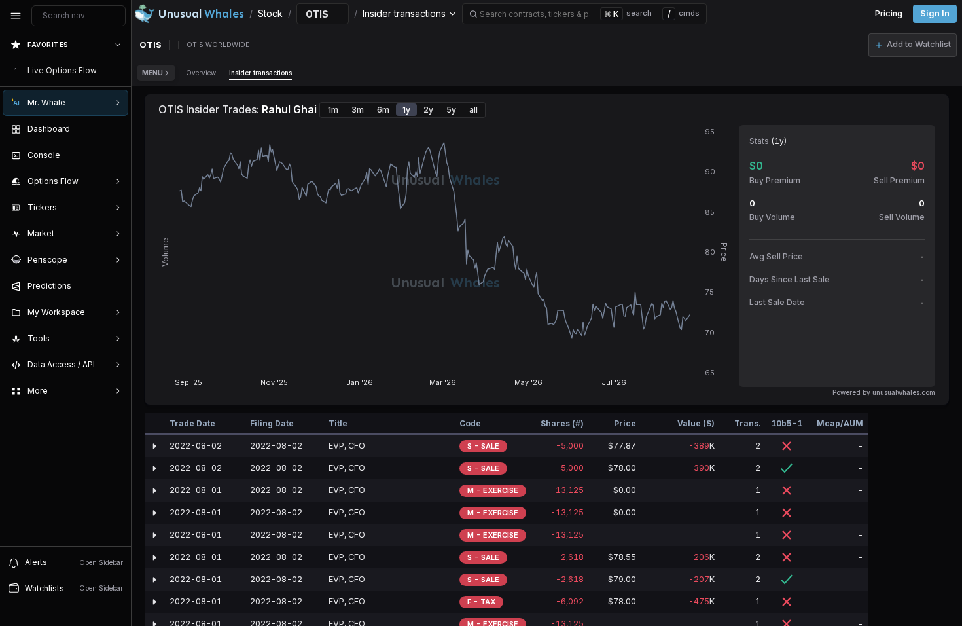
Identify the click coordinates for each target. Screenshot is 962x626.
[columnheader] (154, 424)
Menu (152, 73)
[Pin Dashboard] (115, 129)
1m (333, 110)
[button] (912, 45)
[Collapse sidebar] (15, 15)
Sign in (935, 13)
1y (406, 110)
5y (451, 110)
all (473, 110)
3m (357, 110)
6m (383, 110)
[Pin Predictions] (115, 286)
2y (428, 110)
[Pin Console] (115, 155)
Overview (201, 73)
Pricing (888, 13)
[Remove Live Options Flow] (119, 71)
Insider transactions (260, 73)
